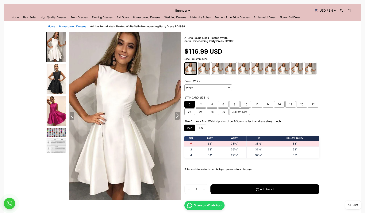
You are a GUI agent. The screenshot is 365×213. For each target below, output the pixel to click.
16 (279, 104)
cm (201, 128)
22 (313, 104)
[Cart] (349, 10)
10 (245, 104)
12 (257, 104)
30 (223, 111)
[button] (56, 47)
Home (51, 26)
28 (212, 111)
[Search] (341, 10)
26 (200, 111)
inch (189, 128)
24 (189, 111)
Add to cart (267, 189)
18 (290, 104)
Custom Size (239, 111)
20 (301, 104)
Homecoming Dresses (72, 26)
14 (268, 104)
